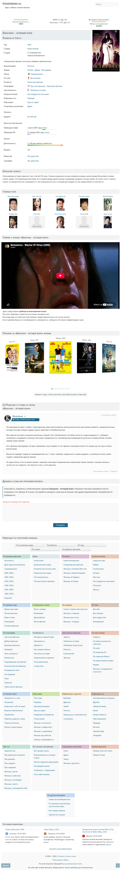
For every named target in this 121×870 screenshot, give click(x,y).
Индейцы (37, 702)
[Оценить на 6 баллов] (99, 21)
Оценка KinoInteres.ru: (21, 22)
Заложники (8, 702)
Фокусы (96, 590)
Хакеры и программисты (44, 740)
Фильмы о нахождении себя (15, 788)
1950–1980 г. (9, 590)
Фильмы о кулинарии (13, 780)
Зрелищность (39, 641)
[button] (46, 362)
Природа (31, 98)
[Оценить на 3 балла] (95, 21)
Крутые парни (33, 102)
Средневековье (36, 74)
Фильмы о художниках (43, 731)
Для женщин (35, 78)
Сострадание (9, 674)
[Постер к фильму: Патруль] (34, 357)
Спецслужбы (39, 719)
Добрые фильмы (11, 641)
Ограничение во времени (44, 658)
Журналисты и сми (12, 698)
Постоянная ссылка (100, 471)
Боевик (30, 70)
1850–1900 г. (9, 577)
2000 (29, 45)
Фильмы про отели (71, 617)
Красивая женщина (41, 706)
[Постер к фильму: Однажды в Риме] (12, 358)
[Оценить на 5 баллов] (98, 21)
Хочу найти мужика (42, 774)
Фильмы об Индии (70, 581)
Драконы (67, 702)
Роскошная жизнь (41, 662)
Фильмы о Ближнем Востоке (75, 569)
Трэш (6, 678)
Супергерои (68, 719)
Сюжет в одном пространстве (75, 609)
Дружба (96, 702)
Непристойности (99, 715)
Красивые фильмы (54, 86)
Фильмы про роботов (42, 735)
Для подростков (99, 617)
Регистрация (57, 860)
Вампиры (67, 698)
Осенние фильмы (11, 626)
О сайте (61, 856)
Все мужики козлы (41, 751)
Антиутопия (38, 561)
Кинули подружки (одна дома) (46, 762)
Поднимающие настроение (15, 662)
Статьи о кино (70, 856)
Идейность (38, 645)
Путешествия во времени (44, 581)
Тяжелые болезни (11, 723)
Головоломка (98, 569)
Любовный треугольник (72, 645)
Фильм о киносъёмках (13, 727)
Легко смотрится (11, 654)
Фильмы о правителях (43, 727)
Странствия (38, 666)
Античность (9, 561)
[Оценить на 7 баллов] (101, 21)
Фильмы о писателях (42, 723)
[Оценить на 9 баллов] (104, 21)
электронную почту (74, 864)
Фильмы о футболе (71, 763)
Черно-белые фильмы (13, 687)
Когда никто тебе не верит (15, 706)
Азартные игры (99, 561)
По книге (96, 648)
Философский (39, 622)
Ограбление (9, 715)
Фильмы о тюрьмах (71, 613)
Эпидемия (97, 735)
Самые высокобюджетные (59, 799)
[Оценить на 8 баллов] (102, 21)
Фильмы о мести (11, 784)
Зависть (66, 637)
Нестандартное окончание (38, 94)
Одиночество (9, 751)
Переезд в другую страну (14, 719)
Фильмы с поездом (71, 622)
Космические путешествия (45, 569)
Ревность (67, 649)
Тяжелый (8, 683)
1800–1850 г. (9, 573)
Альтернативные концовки (104, 698)
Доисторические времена (14, 565)
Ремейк (96, 665)
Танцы (66, 759)
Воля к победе (40, 609)
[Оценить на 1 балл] (92, 21)
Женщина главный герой (44, 637)
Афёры (96, 565)
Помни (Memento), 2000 (15, 829)
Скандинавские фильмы (73, 565)
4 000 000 (32, 117)
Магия (95, 710)
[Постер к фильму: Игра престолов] (86, 357)
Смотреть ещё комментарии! (60, 849)
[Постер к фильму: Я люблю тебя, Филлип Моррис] (60, 357)
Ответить (113, 471)
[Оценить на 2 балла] (94, 21)
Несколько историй (42, 654)
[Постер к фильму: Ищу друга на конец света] (109, 358)
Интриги (96, 573)
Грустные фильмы (37, 86)
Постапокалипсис (41, 577)
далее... (29, 842)
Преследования (99, 719)
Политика (97, 585)
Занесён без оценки (57, 815)
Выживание (38, 613)
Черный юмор (98, 731)
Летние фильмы (10, 613)
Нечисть (66, 710)
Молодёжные (98, 622)
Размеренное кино (11, 670)
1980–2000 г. (9, 594)
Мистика (96, 577)
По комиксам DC (100, 652)
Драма (37, 70)
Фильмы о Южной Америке (74, 573)
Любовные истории (38, 90)
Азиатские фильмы (35, 82)
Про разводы (9, 759)
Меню (6, 865)
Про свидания (10, 767)
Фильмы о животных (12, 776)
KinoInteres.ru (12, 3)
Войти (66, 860)
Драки (29, 106)
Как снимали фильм (42, 649)
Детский (96, 609)
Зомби (66, 706)
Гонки (65, 751)
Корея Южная (33, 49)
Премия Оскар (99, 755)
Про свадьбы (9, 763)
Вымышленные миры (42, 565)
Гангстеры (38, 698)
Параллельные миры (42, 573)
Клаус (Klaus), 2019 (51, 829)
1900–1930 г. (9, 581)
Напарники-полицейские (44, 715)
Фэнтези (30, 66)
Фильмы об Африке (71, 577)
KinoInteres (18, 416)
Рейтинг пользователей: (99, 24)
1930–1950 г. (9, 585)
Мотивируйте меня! (42, 766)
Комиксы (96, 637)
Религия (96, 727)
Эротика (66, 658)
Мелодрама (46, 70)
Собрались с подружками (44, 770)
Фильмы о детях (11, 772)
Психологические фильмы (15, 666)
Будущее (8, 598)
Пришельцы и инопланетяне (75, 715)
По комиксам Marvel (101, 656)
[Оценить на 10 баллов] (105, 21)
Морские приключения (13, 710)
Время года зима (11, 609)
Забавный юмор (99, 706)
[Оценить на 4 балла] (96, 21)
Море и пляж (9, 617)
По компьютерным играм (103, 661)
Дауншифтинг (39, 617)
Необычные (9, 658)
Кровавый (8, 649)
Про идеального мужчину (14, 755)
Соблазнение (68, 654)
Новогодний (9, 622)
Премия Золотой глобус (102, 751)
